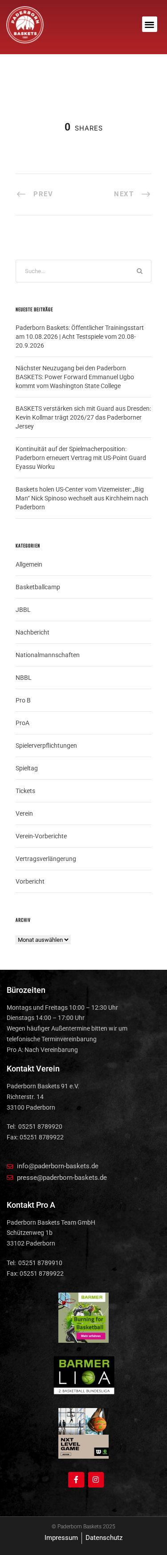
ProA (22, 722)
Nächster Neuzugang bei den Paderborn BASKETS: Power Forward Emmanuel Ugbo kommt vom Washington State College (75, 377)
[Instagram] (96, 1480)
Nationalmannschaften (48, 654)
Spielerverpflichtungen (46, 745)
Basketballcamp (38, 587)
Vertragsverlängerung (46, 858)
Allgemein (29, 564)
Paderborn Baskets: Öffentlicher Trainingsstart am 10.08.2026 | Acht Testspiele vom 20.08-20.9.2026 (80, 336)
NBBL (24, 677)
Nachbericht (32, 632)
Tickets (25, 790)
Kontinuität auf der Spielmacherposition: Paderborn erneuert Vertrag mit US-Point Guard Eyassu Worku (81, 457)
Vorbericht (30, 881)
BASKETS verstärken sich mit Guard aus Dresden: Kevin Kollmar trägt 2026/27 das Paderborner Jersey (83, 417)
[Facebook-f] (76, 1480)
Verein (24, 813)
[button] (150, 24)
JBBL (23, 609)
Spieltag (27, 768)
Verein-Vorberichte (41, 836)
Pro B (23, 700)
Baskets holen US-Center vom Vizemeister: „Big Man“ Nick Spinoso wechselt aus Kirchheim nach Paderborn (82, 498)
